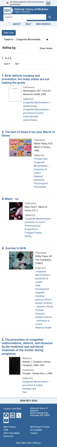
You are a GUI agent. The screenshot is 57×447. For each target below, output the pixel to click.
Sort (6, 63)
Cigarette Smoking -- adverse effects (43, 296)
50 (18, 63)
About (17, 24)
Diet (24, 392)
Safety (28, 236)
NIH (23, 443)
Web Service (43, 24)
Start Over (9, 32)
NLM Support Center (40, 427)
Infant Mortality (31, 116)
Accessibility (36, 430)
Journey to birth (15, 248)
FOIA (6, 430)
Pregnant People (33, 232)
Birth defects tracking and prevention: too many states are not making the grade (25, 79)
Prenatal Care (41, 158)
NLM (18, 443)
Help (28, 24)
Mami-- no (12, 199)
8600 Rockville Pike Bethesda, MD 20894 (40, 414)
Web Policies (10, 427)
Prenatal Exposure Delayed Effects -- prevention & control (44, 317)
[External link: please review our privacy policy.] (6, 415)
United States (30, 120)
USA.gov (37, 443)
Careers (34, 433)
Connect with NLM (12, 408)
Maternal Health (43, 327)
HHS (29, 443)
